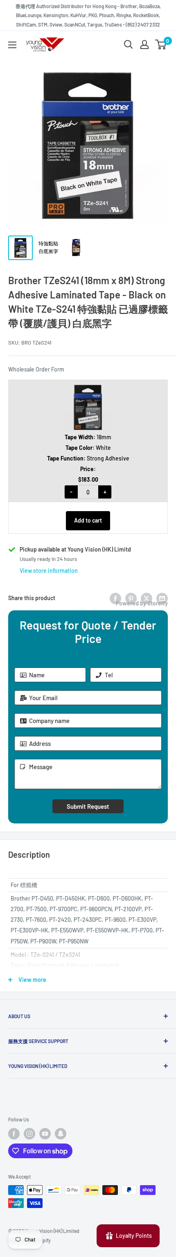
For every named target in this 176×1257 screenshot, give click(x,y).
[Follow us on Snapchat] (60, 1133)
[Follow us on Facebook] (14, 1133)
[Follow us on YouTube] (45, 1133)
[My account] (144, 44)
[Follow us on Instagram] (29, 1133)
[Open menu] (12, 45)
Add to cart (88, 520)
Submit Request (88, 806)
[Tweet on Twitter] (146, 598)
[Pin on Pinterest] (131, 598)
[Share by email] (162, 598)
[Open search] (128, 44)
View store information (49, 570)
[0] (161, 44)
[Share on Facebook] (115, 598)
